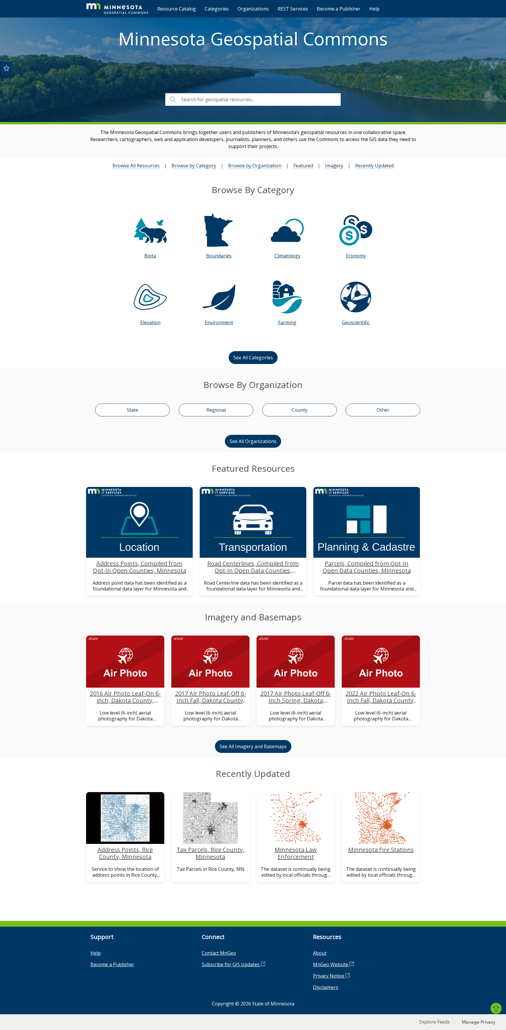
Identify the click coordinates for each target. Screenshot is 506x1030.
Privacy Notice (329, 976)
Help (374, 9)
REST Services (293, 9)
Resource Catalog (176, 9)
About (319, 953)
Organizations (253, 9)
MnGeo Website (331, 964)
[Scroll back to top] (496, 1008)
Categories (217, 9)
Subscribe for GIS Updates (231, 964)
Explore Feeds (434, 1022)
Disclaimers (325, 987)
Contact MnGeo (219, 953)
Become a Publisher (338, 9)
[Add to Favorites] (6, 67)
